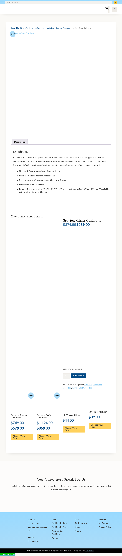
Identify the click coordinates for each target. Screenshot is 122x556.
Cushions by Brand (60, 527)
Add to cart (78, 375)
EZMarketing (90, 551)
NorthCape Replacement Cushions (30, 28)
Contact (78, 531)
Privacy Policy (105, 527)
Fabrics (55, 538)
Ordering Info (81, 523)
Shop (13, 28)
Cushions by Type (59, 523)
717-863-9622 (34, 541)
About (78, 527)
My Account (104, 523)
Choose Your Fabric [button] (19, 437)
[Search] (115, 2)
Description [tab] (19, 142)
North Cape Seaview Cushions (58, 28)
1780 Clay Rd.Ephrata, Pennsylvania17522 (37, 527)
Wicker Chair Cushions (82, 387)
